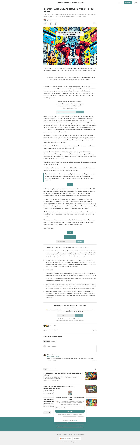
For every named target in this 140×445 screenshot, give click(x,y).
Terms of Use (77, 414)
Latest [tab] (48, 369)
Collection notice (80, 434)
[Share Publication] (122, 2)
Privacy (70, 434)
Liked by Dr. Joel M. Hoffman (53, 356)
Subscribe (128, 2)
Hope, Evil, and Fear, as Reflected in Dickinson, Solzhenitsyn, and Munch (58, 387)
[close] (84, 391)
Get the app (77, 438)
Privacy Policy (81, 416)
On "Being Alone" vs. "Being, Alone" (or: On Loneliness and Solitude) (62, 374)
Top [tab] (45, 369)
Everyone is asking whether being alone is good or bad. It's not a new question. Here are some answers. (60, 377)
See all (46, 412)
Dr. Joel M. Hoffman (51, 19)
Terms (73, 434)
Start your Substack (66, 438)
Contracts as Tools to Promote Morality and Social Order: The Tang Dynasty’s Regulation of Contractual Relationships (70, 296)
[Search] (118, 2)
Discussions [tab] (54, 369)
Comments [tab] (47, 341)
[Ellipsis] (96, 355)
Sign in (135, 2)
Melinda (49, 355)
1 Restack (56, 325)
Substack (63, 442)
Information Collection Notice (69, 416)
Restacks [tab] (53, 341)
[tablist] (49, 341)
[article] (70, 378)
